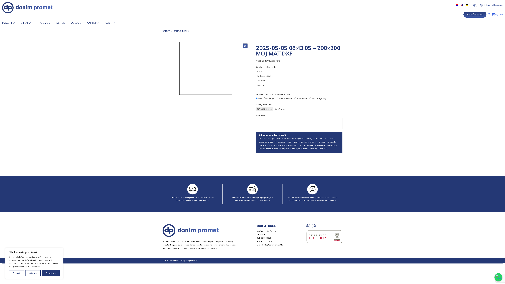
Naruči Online (475, 14)
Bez (260, 98)
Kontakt (110, 22)
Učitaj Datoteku (264, 109)
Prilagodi (16, 273)
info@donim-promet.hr (273, 245)
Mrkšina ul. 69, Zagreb (266, 231)
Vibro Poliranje (285, 98)
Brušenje (270, 98)
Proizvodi (44, 22)
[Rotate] (245, 45)
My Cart (499, 14)
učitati (166, 31)
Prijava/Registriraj (494, 5)
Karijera (93, 22)
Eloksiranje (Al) (319, 98)
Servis (60, 22)
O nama (26, 22)
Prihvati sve (51, 273)
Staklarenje (302, 98)
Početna (8, 22)
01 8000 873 (266, 238)
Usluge (76, 22)
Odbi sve (33, 273)
